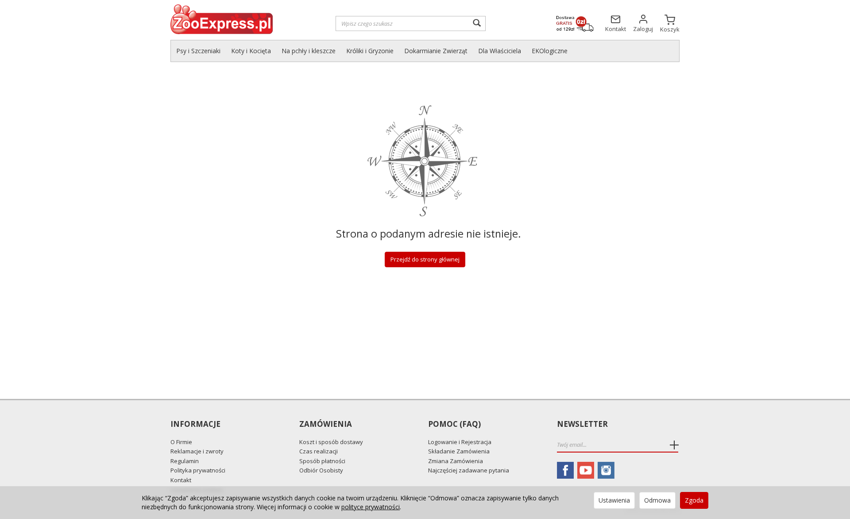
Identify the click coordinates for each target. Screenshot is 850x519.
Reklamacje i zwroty (197, 451)
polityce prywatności (370, 507)
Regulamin (184, 461)
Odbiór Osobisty (321, 470)
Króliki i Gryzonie (370, 51)
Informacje (195, 424)
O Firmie (181, 442)
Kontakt (180, 480)
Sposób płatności (322, 461)
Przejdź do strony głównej (425, 259)
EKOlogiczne (550, 51)
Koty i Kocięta (251, 51)
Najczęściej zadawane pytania (468, 470)
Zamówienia (325, 424)
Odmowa (657, 500)
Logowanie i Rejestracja (459, 442)
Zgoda (694, 500)
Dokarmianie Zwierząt (436, 51)
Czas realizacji (318, 451)
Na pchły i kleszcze (309, 51)
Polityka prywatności (197, 470)
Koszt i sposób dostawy (331, 442)
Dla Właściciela (499, 51)
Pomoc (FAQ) (454, 424)
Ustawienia (614, 500)
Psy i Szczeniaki (198, 51)
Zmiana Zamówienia (455, 461)
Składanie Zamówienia (459, 451)
